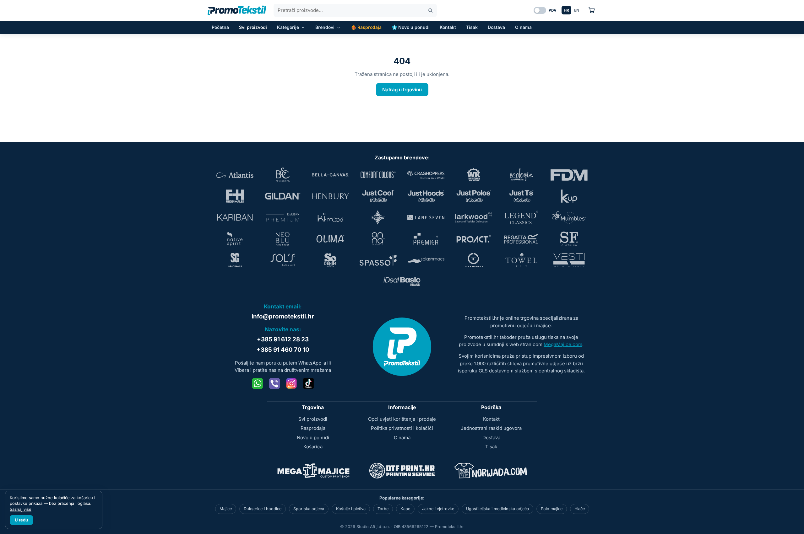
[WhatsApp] (257, 383)
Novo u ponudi (414, 27)
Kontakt (448, 27)
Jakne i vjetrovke (438, 508)
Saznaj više (20, 509)
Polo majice (551, 508)
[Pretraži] (430, 10)
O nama (523, 27)
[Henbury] (330, 196)
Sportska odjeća (308, 508)
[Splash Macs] (425, 260)
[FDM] (569, 175)
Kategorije (288, 27)
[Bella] (330, 175)
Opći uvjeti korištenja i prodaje (402, 419)
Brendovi (324, 27)
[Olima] (330, 239)
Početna (220, 27)
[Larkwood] (473, 217)
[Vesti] (569, 260)
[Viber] (274, 383)
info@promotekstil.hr (283, 316)
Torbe (383, 508)
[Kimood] (330, 217)
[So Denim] (330, 260)
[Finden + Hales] (234, 196)
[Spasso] (378, 260)
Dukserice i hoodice (262, 508)
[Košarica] (591, 10)
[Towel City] (521, 260)
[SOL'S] (282, 260)
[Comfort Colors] (378, 175)
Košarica (313, 447)
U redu (21, 519)
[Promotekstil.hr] (237, 10)
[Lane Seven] (425, 217)
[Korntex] (378, 217)
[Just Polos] (473, 196)
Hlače (579, 508)
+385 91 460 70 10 (283, 349)
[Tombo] (473, 260)
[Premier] (425, 239)
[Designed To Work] (473, 175)
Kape (405, 508)
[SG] (234, 260)
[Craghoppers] (425, 175)
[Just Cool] (378, 196)
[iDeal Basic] (402, 281)
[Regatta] (521, 239)
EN (576, 10)
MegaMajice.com (563, 344)
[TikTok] (308, 383)
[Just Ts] (521, 196)
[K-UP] (569, 196)
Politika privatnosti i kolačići (402, 428)
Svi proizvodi (253, 27)
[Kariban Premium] (282, 217)
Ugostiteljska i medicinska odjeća (497, 508)
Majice (226, 508)
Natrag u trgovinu (402, 90)
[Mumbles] (569, 217)
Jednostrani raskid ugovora (491, 428)
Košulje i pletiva (351, 508)
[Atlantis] (234, 175)
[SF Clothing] (569, 239)
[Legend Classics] (521, 217)
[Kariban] (234, 217)
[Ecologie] (521, 175)
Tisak (472, 27)
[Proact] (473, 239)
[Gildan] (282, 196)
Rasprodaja (369, 27)
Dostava (496, 27)
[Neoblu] (282, 239)
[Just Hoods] (425, 196)
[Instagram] (291, 383)
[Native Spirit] (234, 239)
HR (566, 10)
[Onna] (378, 239)
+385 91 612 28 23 (283, 339)
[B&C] (282, 175)
